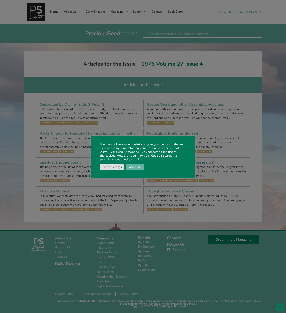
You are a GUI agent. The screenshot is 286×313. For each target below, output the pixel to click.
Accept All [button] (135, 167)
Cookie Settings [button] (112, 167)
